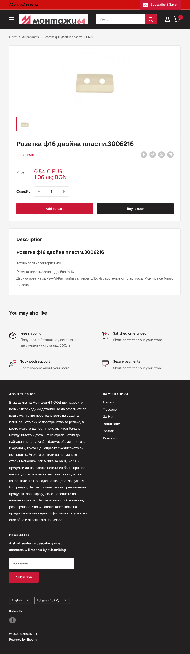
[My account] (167, 19)
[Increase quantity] (64, 191)
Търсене (110, 409)
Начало (109, 402)
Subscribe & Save (164, 5)
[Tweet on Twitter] (161, 154)
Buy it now (135, 209)
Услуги (108, 431)
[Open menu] (11, 19)
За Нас (108, 417)
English (17, 600)
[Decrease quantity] (39, 191)
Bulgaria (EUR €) (48, 600)
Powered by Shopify (23, 639)
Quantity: (23, 191)
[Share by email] (170, 154)
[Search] (151, 19)
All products (30, 37)
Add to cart (55, 209)
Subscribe (24, 577)
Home (13, 37)
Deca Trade (25, 155)
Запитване (111, 424)
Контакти (110, 438)
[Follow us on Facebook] (12, 620)
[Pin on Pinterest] (152, 154)
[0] (177, 19)
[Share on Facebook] (144, 154)
